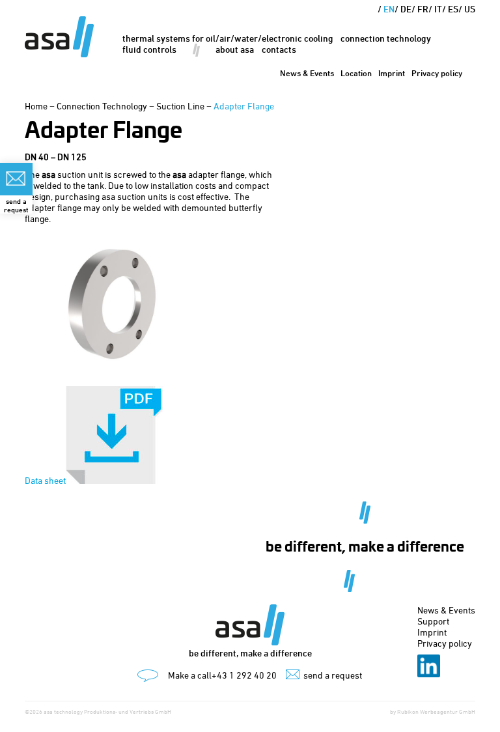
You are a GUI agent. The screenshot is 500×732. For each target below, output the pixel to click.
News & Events (307, 73)
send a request (332, 675)
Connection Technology (385, 38)
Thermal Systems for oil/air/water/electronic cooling (227, 38)
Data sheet (45, 480)
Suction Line (180, 105)
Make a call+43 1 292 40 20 (222, 675)
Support (433, 620)
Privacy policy (436, 73)
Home (36, 105)
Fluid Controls (149, 49)
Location (356, 73)
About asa (234, 49)
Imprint (391, 73)
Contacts (279, 49)
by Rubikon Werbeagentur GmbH (432, 711)
